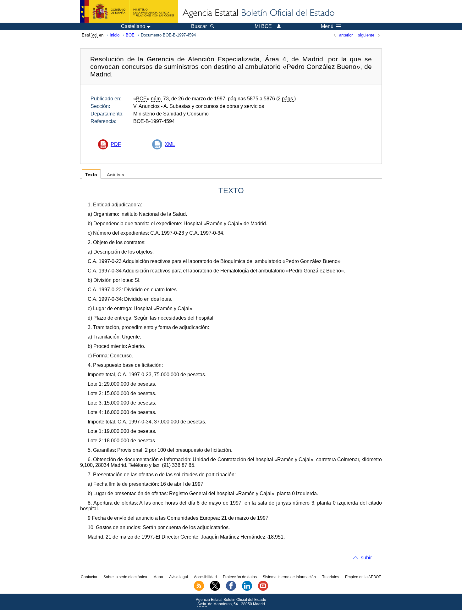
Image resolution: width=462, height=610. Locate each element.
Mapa (158, 577)
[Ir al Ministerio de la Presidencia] (129, 11)
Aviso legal (178, 577)
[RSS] (199, 589)
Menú (327, 26)
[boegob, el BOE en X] (215, 589)
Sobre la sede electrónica (125, 577)
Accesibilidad (205, 577)
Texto (91, 174)
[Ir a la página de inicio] (258, 13)
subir (366, 557)
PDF (116, 144)
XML (170, 144)
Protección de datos (240, 577)
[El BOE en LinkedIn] (247, 589)
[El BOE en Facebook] (231, 589)
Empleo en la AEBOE (363, 577)
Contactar (89, 577)
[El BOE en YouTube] (263, 589)
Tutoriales (330, 577)
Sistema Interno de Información (289, 577)
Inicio (114, 35)
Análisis (115, 174)
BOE (130, 35)
